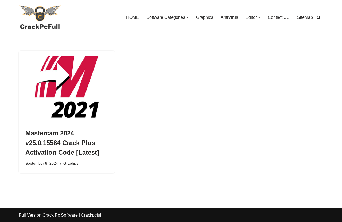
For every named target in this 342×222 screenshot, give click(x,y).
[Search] (319, 17)
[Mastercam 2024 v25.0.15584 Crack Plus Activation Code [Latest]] (67, 87)
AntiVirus (229, 17)
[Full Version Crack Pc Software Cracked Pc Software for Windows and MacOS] (40, 17)
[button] (187, 17)
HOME (132, 17)
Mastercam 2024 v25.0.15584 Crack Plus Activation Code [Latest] (62, 143)
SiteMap (305, 17)
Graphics (204, 17)
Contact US (279, 17)
